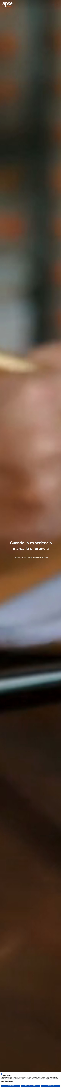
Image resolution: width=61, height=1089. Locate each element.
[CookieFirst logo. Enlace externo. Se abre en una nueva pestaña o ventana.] (1, 1074)
